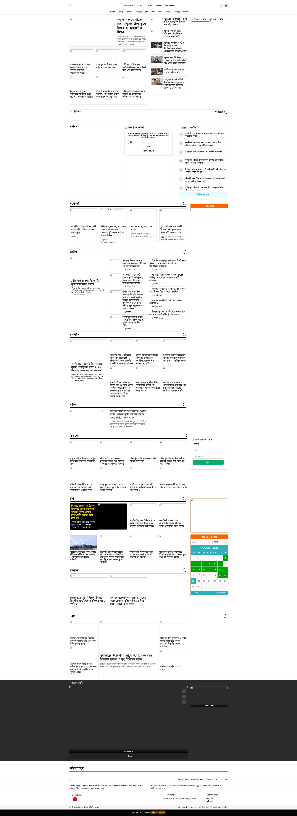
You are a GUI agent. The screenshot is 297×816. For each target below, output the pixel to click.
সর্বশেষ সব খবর (202, 194)
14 (220, 569)
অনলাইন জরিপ (136, 127)
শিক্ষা (160, 12)
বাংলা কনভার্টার (169, 6)
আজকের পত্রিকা (129, 6)
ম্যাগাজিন (149, 6)
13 (215, 569)
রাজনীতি (129, 12)
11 (204, 569)
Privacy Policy (183, 779)
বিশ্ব (146, 12)
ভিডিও (77, 111)
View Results (148, 151)
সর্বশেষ (112, 12)
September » (221, 592)
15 (225, 569)
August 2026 (209, 547)
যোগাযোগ (223, 779)
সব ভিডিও (219, 112)
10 (199, 569)
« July (195, 592)
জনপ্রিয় (193, 127)
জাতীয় (121, 12)
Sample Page (197, 779)
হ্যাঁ (131, 141)
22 (225, 575)
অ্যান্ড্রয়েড (209, 798)
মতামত (186, 12)
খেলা (153, 12)
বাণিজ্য (168, 12)
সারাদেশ (139, 12)
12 (209, 569)
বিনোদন (177, 12)
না (131, 143)
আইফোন (209, 801)
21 (220, 575)
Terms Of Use (211, 779)
